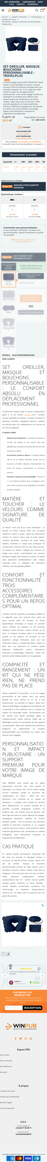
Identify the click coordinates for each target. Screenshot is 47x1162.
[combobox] (31, 283)
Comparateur (28, 2)
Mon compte (4, 1055)
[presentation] (6, 356)
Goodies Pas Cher (9, 19)
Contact (21, 4)
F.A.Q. (11, 4)
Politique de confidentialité (9, 1097)
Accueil (5, 17)
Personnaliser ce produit (23, 154)
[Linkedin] (31, 1038)
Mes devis (3, 1072)
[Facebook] (15, 1038)
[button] (43, 907)
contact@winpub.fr (23, 1134)
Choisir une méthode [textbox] (26, 283)
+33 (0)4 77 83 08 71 (23, 1128)
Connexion (32, 4)
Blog (40, 2)
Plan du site (41, 1154)
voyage (27, 415)
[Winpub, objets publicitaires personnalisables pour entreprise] (16, 10)
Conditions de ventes (7, 1091)
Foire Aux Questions (7, 1108)
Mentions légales (6, 1102)
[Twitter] (21, 1038)
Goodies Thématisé (19, 17)
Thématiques (36, 17)
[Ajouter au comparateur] (8, 954)
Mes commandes (12, 2)
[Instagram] (26, 1038)
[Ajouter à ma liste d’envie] (3, 954)
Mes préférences (6, 1066)
